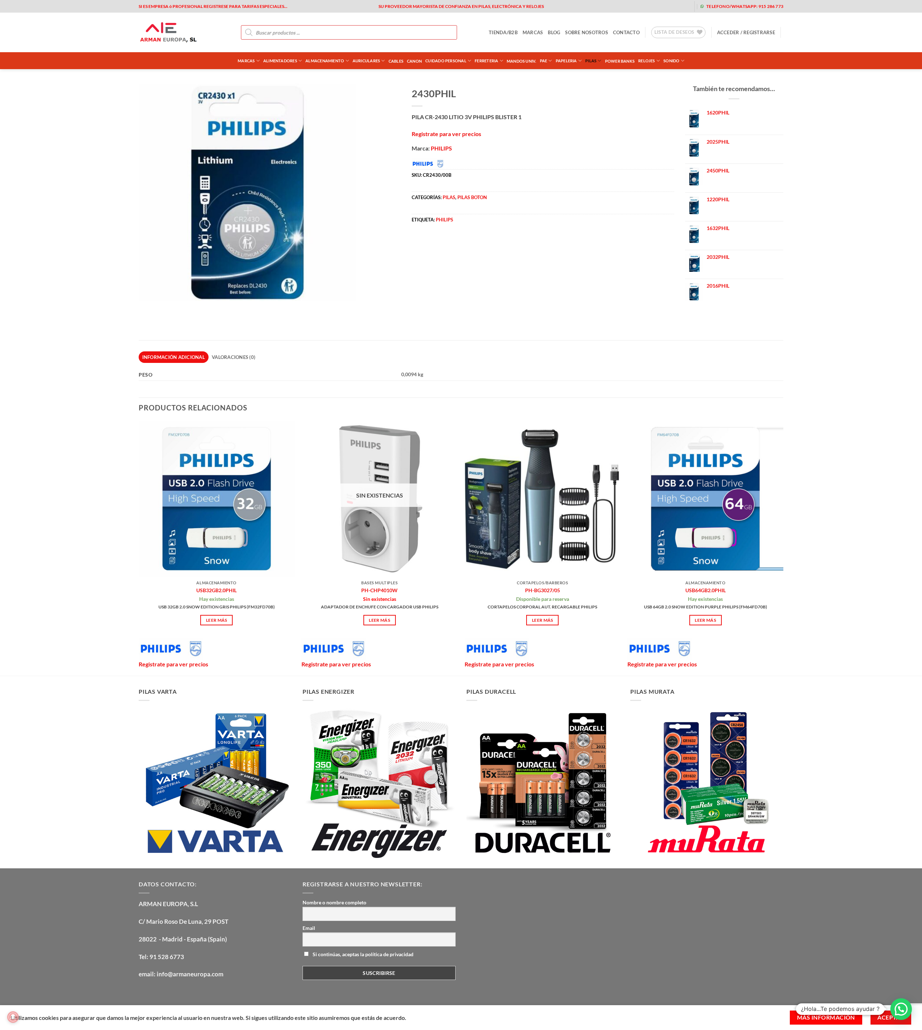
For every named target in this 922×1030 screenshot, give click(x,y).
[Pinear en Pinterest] (457, 242)
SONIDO (671, 60)
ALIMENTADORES (280, 60)
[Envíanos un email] (660, 6)
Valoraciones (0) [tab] (233, 357)
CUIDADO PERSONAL (445, 60)
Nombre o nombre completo (334, 902)
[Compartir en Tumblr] (483, 242)
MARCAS (533, 32)
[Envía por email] (444, 242)
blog (554, 32)
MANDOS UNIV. (521, 61)
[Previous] (139, 547)
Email (309, 928)
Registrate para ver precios (446, 133)
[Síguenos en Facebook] (625, 6)
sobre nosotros (586, 32)
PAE (543, 60)
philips (444, 219)
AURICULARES (366, 60)
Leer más (216, 620)
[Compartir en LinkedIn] (470, 242)
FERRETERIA (486, 60)
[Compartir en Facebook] (418, 242)
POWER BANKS (620, 61)
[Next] (783, 547)
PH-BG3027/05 (542, 590)
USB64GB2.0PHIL (705, 590)
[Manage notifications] (13, 1017)
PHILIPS (441, 148)
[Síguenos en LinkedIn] (683, 6)
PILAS (590, 60)
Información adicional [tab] (173, 357)
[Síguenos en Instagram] (637, 6)
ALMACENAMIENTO (324, 60)
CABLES (396, 61)
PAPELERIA (566, 60)
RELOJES (646, 60)
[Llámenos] (671, 6)
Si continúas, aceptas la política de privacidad (362, 954)
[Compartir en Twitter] (431, 242)
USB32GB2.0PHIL (216, 590)
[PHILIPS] (171, 649)
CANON (414, 61)
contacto (626, 32)
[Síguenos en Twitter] (648, 6)
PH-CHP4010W (379, 590)
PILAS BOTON (472, 197)
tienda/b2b (503, 32)
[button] (746, 32)
